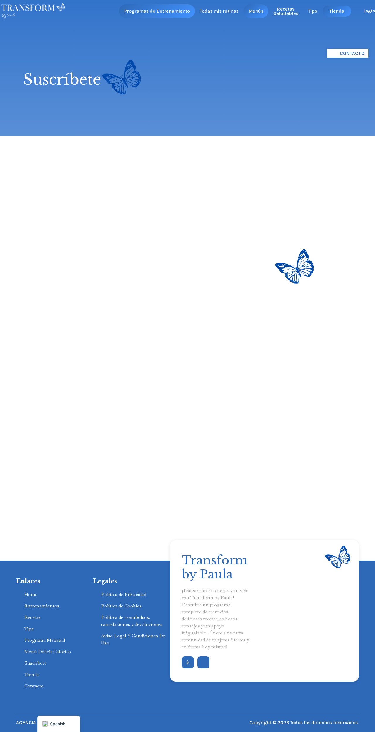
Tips (312, 11)
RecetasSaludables (285, 11)
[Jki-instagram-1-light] (188, 662)
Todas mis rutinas (219, 11)
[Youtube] (203, 662)
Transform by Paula (215, 567)
